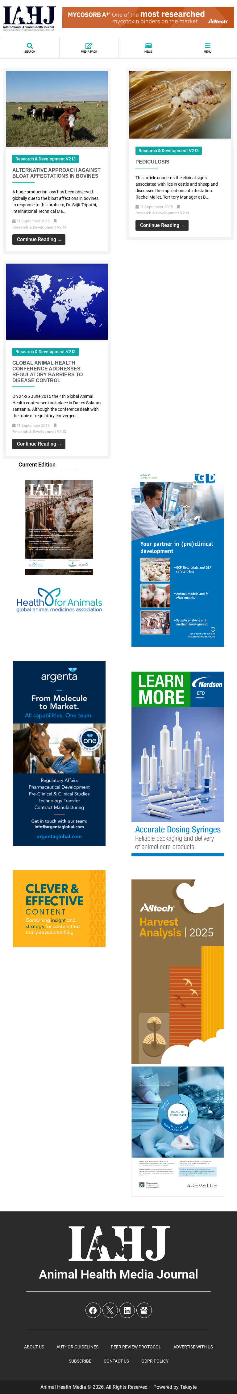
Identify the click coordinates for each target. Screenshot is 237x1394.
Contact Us (116, 1361)
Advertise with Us (193, 1346)
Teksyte (188, 1387)
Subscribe (80, 1361)
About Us (34, 1346)
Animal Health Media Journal (118, 1274)
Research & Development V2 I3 (45, 158)
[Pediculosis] (180, 137)
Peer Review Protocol (136, 1346)
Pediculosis (152, 161)
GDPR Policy (154, 1361)
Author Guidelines (77, 1346)
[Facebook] (93, 1310)
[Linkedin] (127, 1310)
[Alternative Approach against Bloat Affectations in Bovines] (57, 145)
